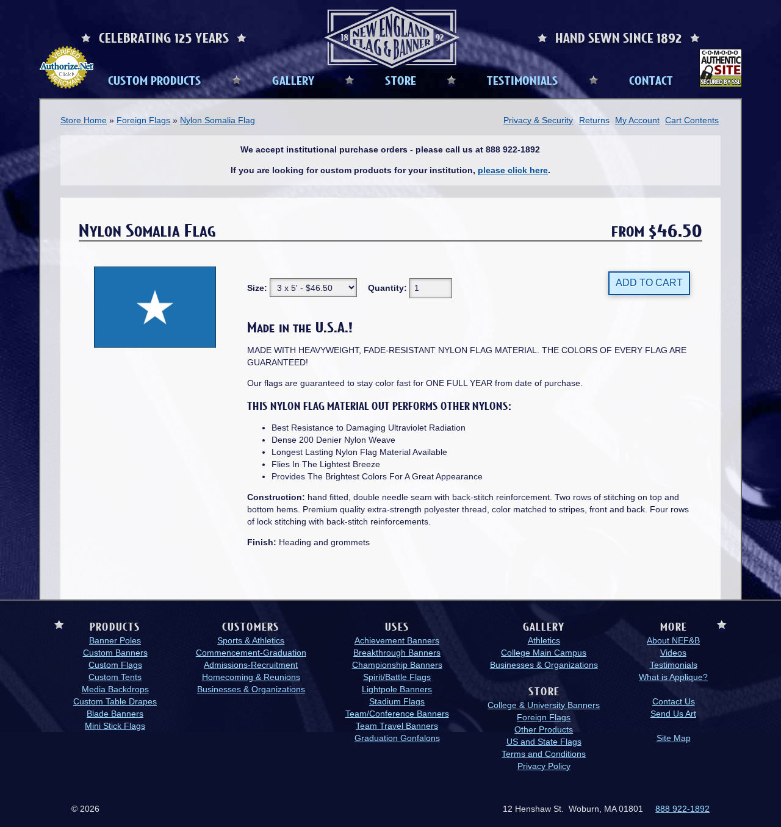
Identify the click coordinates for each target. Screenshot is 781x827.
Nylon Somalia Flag (217, 120)
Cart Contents (692, 120)
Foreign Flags (143, 120)
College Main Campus (543, 652)
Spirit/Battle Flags (397, 677)
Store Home (83, 120)
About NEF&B (673, 640)
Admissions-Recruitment (251, 665)
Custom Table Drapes (115, 701)
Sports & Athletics (250, 640)
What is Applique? (673, 677)
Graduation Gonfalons (397, 738)
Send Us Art (673, 713)
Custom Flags (115, 665)
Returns (594, 120)
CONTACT (651, 80)
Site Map (674, 738)
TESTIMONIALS (522, 80)
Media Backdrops (115, 689)
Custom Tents (115, 677)
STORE (400, 80)
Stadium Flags (397, 701)
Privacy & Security (538, 120)
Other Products (543, 729)
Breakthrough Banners (397, 652)
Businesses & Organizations (251, 689)
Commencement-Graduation (251, 652)
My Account (637, 120)
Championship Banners (397, 665)
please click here (513, 170)
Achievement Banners (397, 640)
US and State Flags (543, 741)
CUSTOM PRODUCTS (154, 80)
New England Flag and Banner (392, 37)
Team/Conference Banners (397, 713)
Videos (673, 652)
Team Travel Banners (397, 726)
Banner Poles (115, 640)
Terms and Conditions (544, 754)
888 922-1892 (682, 809)
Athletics (544, 640)
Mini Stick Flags (115, 726)
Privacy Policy (543, 766)
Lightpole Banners (397, 689)
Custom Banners (115, 652)
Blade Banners (115, 713)
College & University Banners (544, 705)
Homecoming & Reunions (251, 677)
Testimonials (673, 665)
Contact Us (673, 701)
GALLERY (293, 80)
